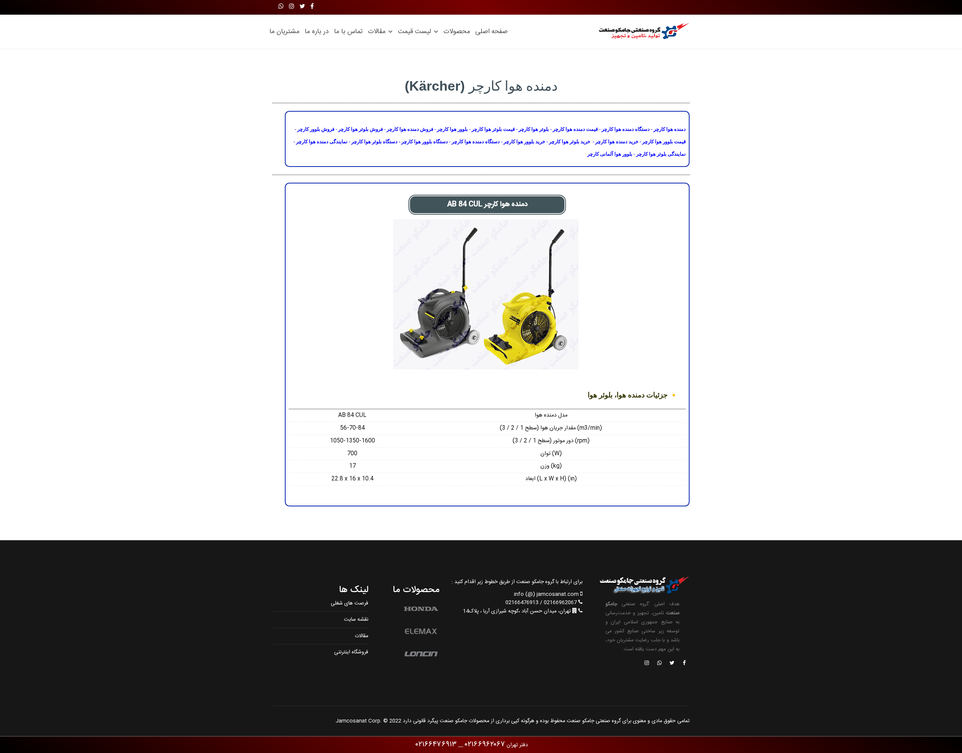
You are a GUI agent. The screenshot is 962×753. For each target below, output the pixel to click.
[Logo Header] (642, 31)
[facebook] (312, 7)
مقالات (377, 31)
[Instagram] (291, 7)
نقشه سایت (356, 619)
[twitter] (302, 7)
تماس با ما (348, 31)
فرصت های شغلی (349, 603)
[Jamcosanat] (684, 663)
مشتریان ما (284, 31)
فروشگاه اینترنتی (351, 652)
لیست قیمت (414, 31)
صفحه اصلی (491, 31)
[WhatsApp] (281, 7)
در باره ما (317, 31)
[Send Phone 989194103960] (660, 663)
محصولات (456, 31)
